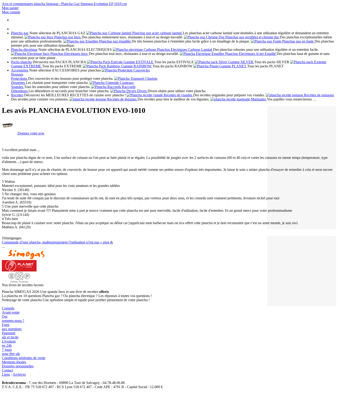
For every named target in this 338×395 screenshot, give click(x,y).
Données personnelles (18, 366)
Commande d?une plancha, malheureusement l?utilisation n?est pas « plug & (57, 242)
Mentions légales (14, 362)
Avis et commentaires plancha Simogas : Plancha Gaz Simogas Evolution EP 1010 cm (64, 4)
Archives (19, 374)
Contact (7, 370)
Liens (6, 374)
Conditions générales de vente (23, 358)
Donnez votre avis (31, 133)
